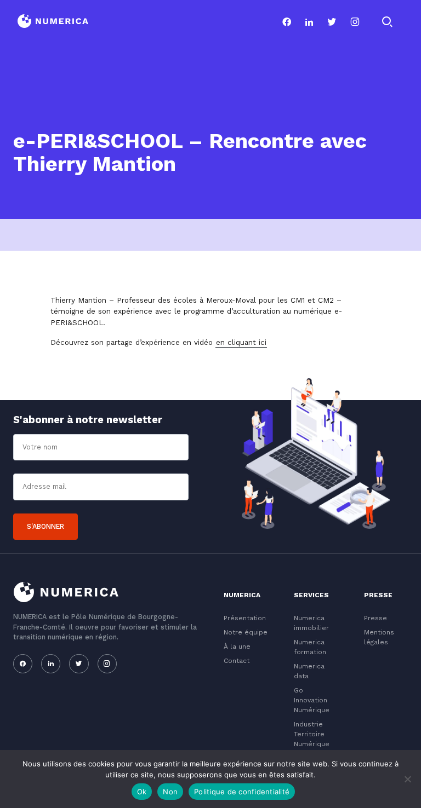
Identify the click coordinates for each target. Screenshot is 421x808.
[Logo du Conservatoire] (53, 22)
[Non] (407, 779)
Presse (375, 618)
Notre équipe (246, 632)
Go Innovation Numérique (311, 700)
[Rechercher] (387, 22)
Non (170, 791)
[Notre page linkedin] (309, 22)
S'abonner (45, 526)
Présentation (245, 618)
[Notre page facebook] (287, 22)
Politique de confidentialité (241, 791)
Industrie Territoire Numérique (311, 734)
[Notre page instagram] (355, 22)
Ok (142, 791)
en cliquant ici (241, 342)
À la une (237, 646)
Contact (236, 661)
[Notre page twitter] (332, 22)
